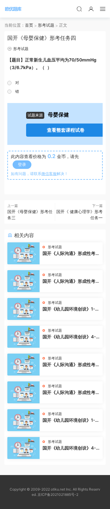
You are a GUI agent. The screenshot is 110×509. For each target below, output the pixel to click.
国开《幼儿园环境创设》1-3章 (70, 309)
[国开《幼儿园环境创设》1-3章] (23, 309)
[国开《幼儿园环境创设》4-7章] (23, 337)
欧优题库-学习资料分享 (13, 9)
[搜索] (79, 9)
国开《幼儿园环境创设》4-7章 (71, 337)
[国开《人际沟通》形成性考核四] (23, 253)
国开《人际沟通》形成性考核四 (71, 253)
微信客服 (49, 173)
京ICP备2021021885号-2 (58, 494)
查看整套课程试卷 (65, 130)
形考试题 (20, 48)
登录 (22, 164)
